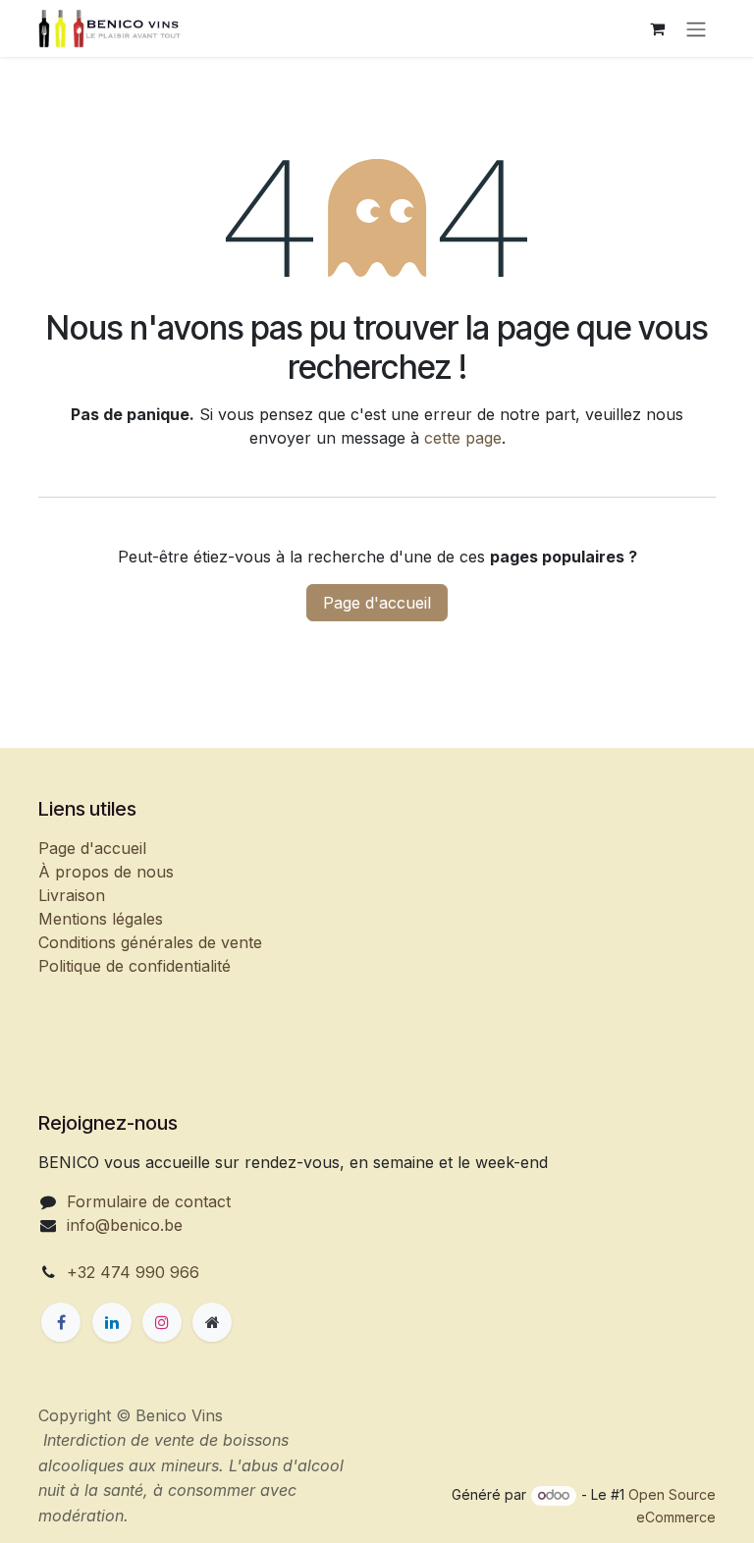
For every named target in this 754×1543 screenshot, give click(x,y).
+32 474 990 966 (133, 1272)
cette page (463, 438)
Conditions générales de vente (150, 942)
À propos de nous (106, 871)
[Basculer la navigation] (696, 28)
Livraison (71, 895)
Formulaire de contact (149, 1201)
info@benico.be (125, 1225)
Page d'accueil (377, 602)
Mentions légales (100, 919)
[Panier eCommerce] (656, 28)
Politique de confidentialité (134, 966)
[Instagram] (162, 1322)
